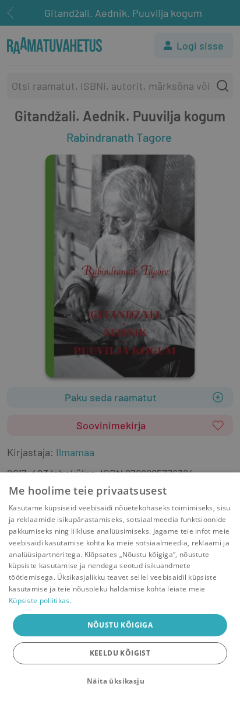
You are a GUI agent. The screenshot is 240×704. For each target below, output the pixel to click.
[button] (120, 681)
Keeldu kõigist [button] (120, 653)
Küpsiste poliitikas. (40, 600)
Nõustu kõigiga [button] (120, 625)
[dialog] (120, 588)
